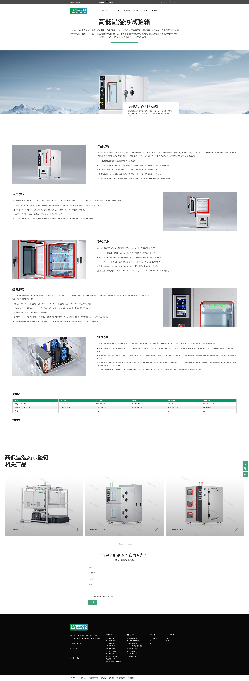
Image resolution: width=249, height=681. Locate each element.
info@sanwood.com (76, 643)
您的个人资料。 (110, 596)
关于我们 (136, 11)
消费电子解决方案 (132, 643)
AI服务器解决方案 (132, 638)
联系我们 (155, 11)
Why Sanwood (107, 11)
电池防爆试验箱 (110, 659)
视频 (150, 641)
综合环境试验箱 (110, 653)
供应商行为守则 (93, 678)
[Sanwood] (78, 11)
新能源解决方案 (131, 656)
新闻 (150, 643)
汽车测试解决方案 (132, 648)
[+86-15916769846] (154, 2)
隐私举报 (111, 678)
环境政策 (131, 678)
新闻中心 (146, 11)
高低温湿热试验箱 (111, 641)
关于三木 (152, 635)
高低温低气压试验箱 (111, 656)
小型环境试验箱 (110, 638)
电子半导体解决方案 (133, 641)
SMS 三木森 (167, 641)
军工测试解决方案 (132, 653)
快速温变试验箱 (110, 646)
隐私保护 (103, 678)
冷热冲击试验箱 (110, 648)
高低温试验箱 (110, 643)
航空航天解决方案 (132, 651)
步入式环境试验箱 (111, 651)
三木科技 (166, 638)
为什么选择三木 (153, 638)
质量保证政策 (121, 678)
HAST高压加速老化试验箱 (113, 661)
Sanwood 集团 (169, 635)
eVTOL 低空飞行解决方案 (134, 646)
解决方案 (127, 11)
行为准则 (83, 678)
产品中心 (118, 11)
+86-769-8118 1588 (76, 648)
